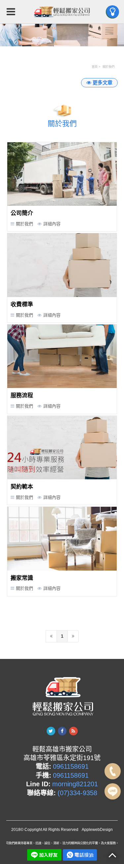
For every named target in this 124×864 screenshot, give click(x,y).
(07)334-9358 (77, 793)
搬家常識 (22, 578)
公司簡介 (22, 213)
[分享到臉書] (62, 731)
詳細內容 (52, 223)
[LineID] (112, 791)
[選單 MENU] (112, 12)
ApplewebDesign (97, 829)
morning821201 (75, 784)
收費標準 (22, 304)
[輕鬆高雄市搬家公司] (62, 12)
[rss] (73, 731)
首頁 (95, 66)
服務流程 (22, 395)
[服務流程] (62, 356)
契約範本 (22, 487)
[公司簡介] (62, 174)
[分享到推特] (51, 731)
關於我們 (108, 66)
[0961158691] (80, 854)
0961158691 (71, 766)
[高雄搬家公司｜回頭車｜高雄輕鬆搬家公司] (62, 34)
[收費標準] (62, 265)
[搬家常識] (62, 538)
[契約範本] (62, 447)
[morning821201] (44, 854)
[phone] (112, 771)
